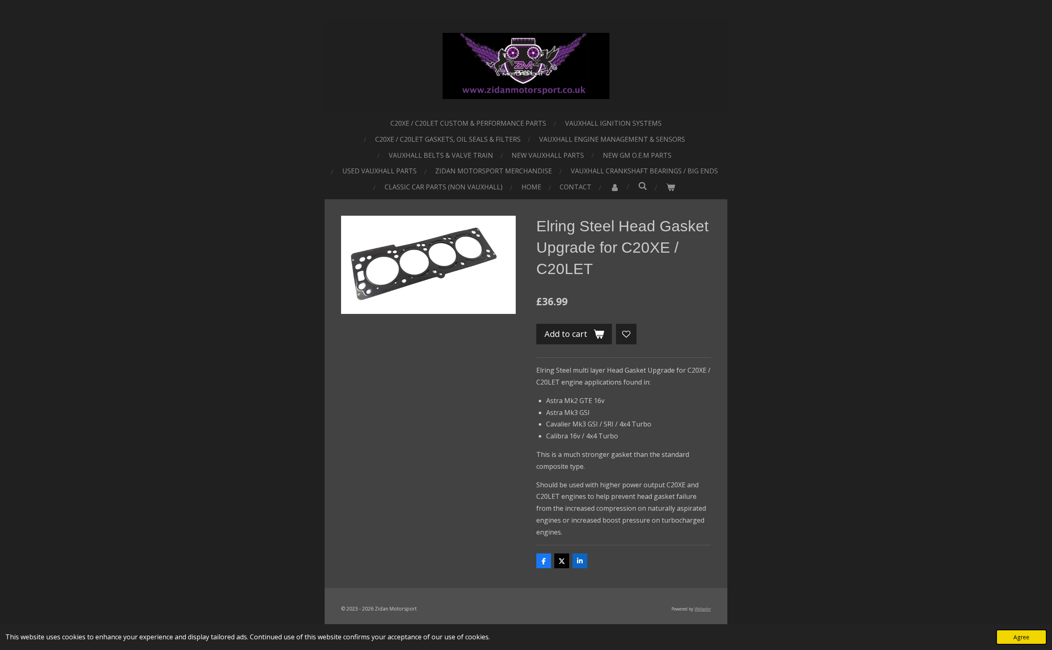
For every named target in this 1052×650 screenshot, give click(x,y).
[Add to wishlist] (626, 334)
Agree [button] (1021, 637)
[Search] (643, 185)
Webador (702, 609)
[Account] (615, 187)
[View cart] (671, 187)
